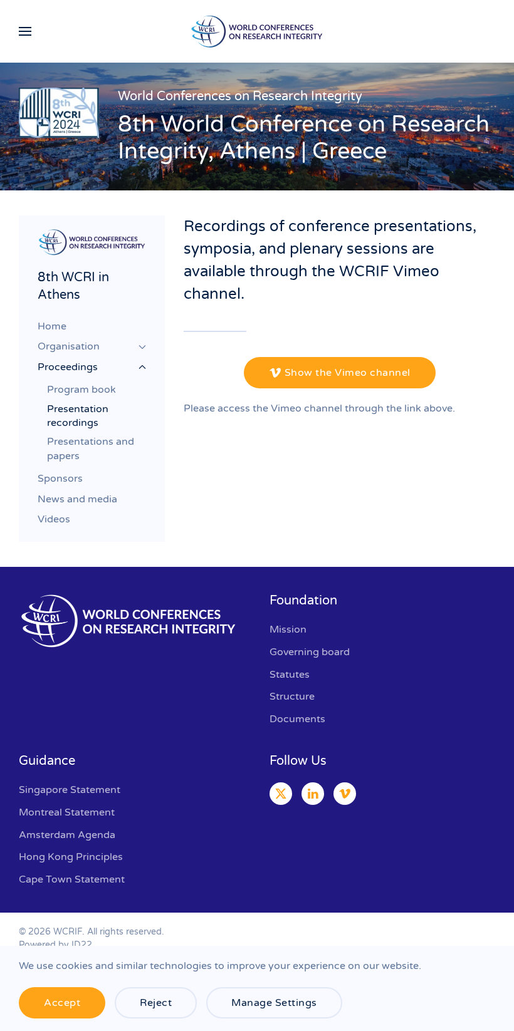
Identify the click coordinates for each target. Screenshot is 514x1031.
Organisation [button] (69, 346)
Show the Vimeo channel (348, 372)
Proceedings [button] (68, 367)
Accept (62, 1003)
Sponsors (60, 478)
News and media (77, 499)
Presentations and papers (90, 448)
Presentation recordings (77, 416)
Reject (156, 1003)
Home (52, 326)
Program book (81, 389)
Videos (54, 519)
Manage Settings (274, 1003)
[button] (25, 31)
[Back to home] (257, 31)
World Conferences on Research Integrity (240, 96)
